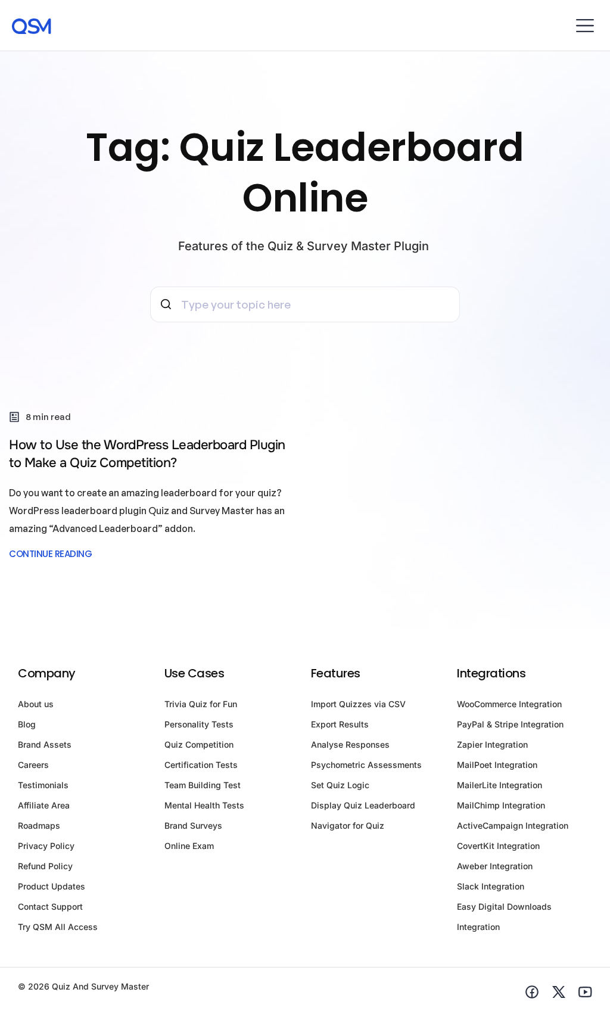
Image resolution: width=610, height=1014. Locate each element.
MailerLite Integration (499, 785)
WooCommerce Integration (509, 704)
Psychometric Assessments (366, 765)
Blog (27, 724)
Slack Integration (490, 886)
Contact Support (50, 906)
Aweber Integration (495, 866)
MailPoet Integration (497, 765)
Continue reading (50, 554)
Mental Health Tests (204, 805)
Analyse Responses (350, 744)
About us (36, 704)
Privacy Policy (46, 846)
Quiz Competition (199, 744)
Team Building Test (202, 785)
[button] (584, 25)
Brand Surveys (193, 825)
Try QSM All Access (58, 927)
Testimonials (43, 785)
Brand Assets (44, 744)
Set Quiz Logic (340, 785)
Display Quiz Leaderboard (363, 805)
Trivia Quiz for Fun (200, 704)
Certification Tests (201, 765)
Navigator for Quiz (347, 825)
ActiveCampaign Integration (512, 825)
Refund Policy (45, 866)
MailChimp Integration (501, 805)
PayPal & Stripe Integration (510, 724)
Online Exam (189, 846)
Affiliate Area (44, 805)
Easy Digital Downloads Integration (504, 916)
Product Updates (51, 886)
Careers (33, 765)
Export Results (340, 724)
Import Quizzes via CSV (358, 704)
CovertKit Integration (498, 846)
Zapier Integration (492, 744)
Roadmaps (39, 825)
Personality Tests (199, 724)
